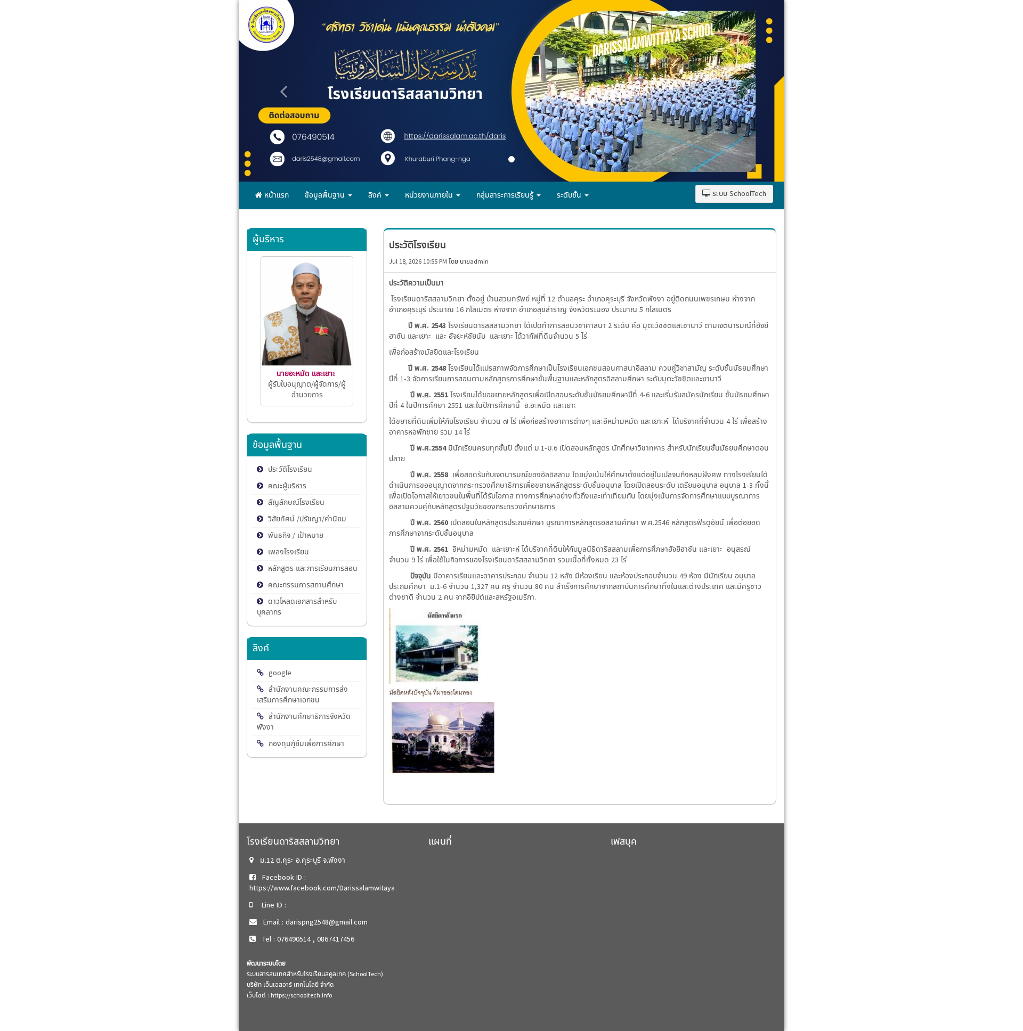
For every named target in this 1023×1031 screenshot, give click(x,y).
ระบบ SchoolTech (738, 193)
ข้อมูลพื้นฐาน (326, 195)
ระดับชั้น (570, 195)
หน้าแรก (275, 195)
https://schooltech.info (301, 995)
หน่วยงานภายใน (430, 195)
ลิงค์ (376, 195)
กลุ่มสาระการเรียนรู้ (505, 195)
